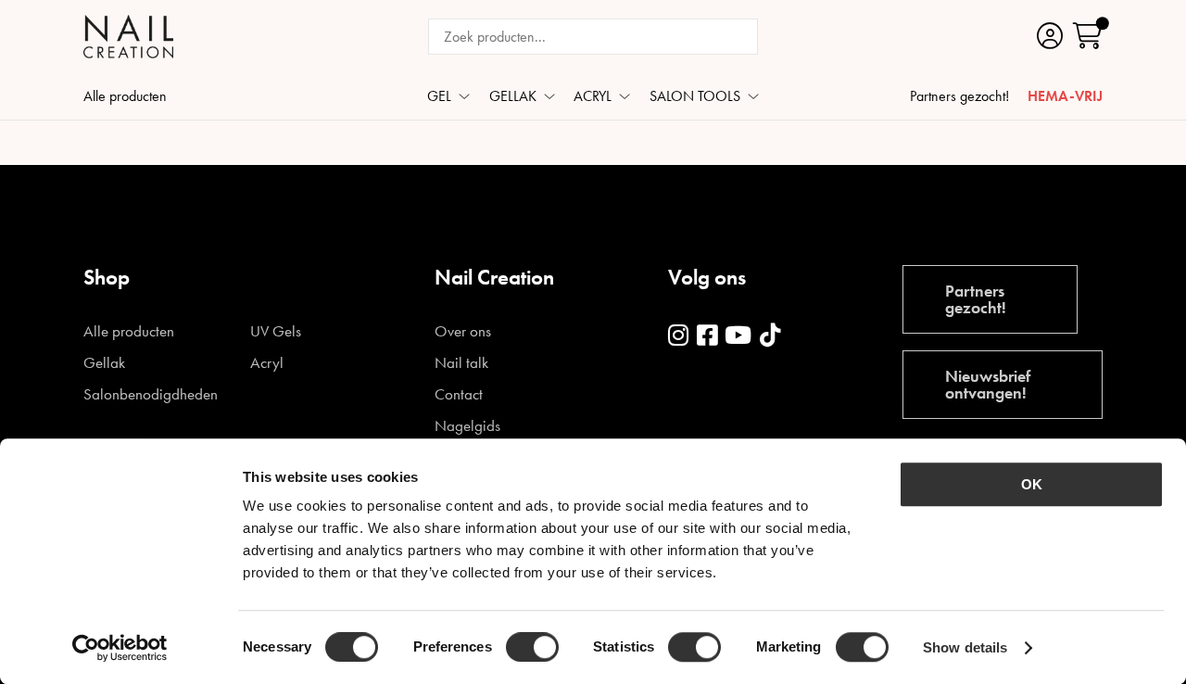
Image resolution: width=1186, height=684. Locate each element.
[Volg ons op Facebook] (707, 335)
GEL (439, 97)
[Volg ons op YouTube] (738, 335)
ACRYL (593, 97)
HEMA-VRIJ (1065, 97)
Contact (459, 394)
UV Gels (275, 331)
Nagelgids (467, 426)
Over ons (463, 331)
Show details (965, 647)
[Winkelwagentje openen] (1088, 36)
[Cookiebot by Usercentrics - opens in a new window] (120, 648)
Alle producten (125, 97)
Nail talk (461, 363)
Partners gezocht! (959, 97)
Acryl (267, 363)
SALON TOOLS (695, 97)
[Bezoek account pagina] (1050, 36)
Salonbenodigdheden (150, 394)
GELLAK (512, 97)
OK (1031, 484)
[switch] (532, 647)
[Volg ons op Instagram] (678, 335)
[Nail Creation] (128, 36)
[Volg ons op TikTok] (770, 335)
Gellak (104, 363)
